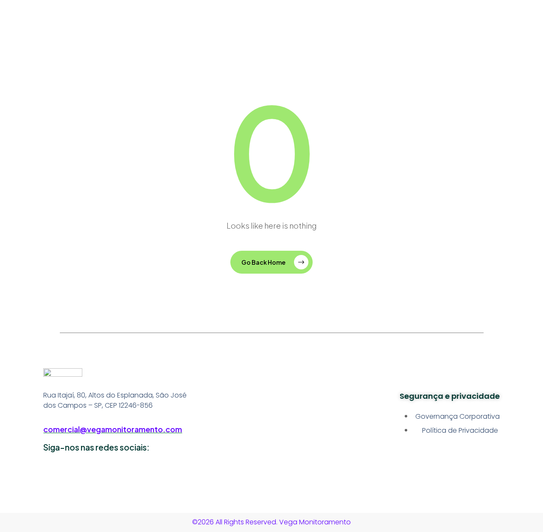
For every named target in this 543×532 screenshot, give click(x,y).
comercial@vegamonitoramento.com (112, 429)
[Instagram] (84, 472)
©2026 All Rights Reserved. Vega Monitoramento (271, 522)
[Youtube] (146, 472)
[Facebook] (115, 472)
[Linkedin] (53, 472)
